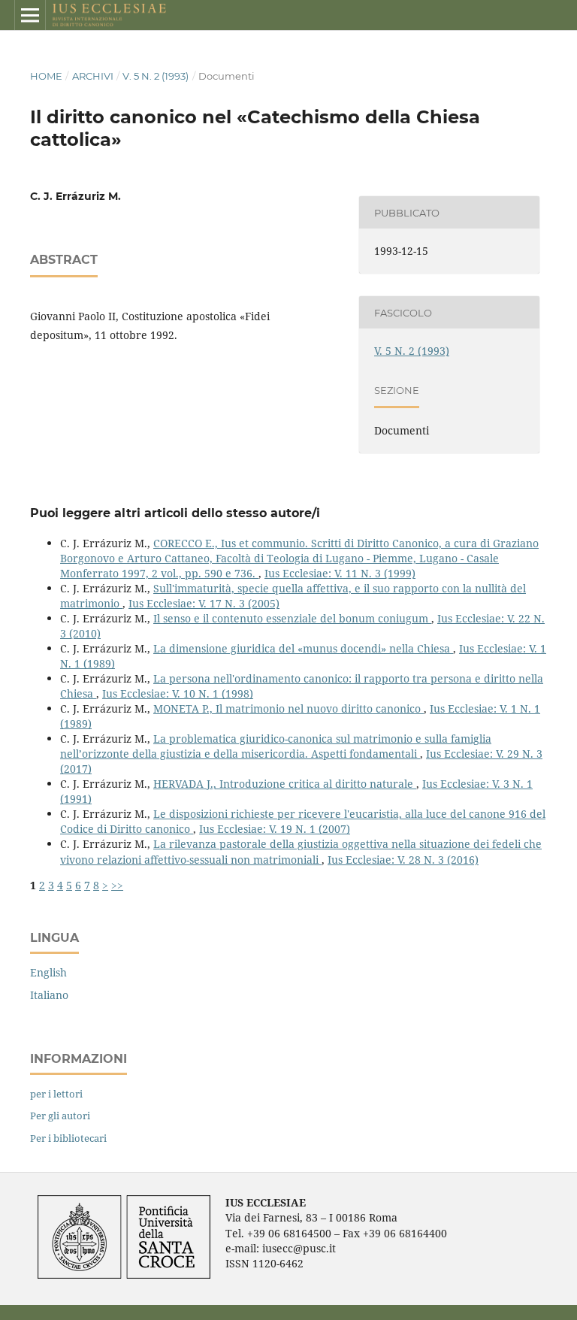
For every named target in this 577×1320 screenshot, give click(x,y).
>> (117, 885)
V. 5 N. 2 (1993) (155, 76)
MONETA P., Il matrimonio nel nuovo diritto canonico (288, 708)
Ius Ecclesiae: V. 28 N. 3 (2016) (403, 859)
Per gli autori (60, 1115)
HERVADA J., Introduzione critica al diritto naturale (284, 784)
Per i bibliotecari (68, 1138)
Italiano (49, 995)
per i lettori (56, 1094)
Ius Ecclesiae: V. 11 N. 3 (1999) (339, 573)
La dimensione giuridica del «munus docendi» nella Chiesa (303, 648)
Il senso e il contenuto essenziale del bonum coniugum (292, 618)
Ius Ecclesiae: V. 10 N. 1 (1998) (177, 693)
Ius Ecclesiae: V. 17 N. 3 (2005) (203, 603)
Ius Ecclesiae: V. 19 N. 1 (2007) (274, 829)
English (48, 972)
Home (46, 76)
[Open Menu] (30, 15)
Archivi (92, 76)
